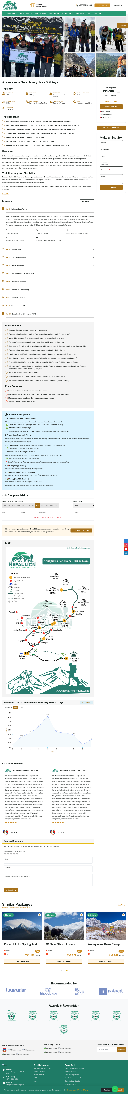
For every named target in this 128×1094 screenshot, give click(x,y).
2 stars (8, 854)
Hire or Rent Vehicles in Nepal (74, 1068)
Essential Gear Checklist (72, 1081)
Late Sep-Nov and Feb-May (38, 103)
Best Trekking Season (72, 1074)
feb (9, 505)
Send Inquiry (111, 187)
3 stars (11, 854)
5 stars (17, 854)
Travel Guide (66, 13)
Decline (107, 1090)
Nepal (8, 950)
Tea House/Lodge (59, 103)
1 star (5, 854)
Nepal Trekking (25, 13)
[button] (61, 970)
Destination (11, 13)
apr (18, 505)
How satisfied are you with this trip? (14, 851)
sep (42, 505)
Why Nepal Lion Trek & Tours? (43, 1068)
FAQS (35, 1078)
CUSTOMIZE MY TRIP (81, 530)
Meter (16, 707)
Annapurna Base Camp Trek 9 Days (70, 944)
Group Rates (110, 96)
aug (37, 505)
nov (51, 505)
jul (33, 505)
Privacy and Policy (39, 1071)
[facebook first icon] (126, 541)
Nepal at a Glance (70, 1071)
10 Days (31, 95)
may (23, 505)
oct (47, 505)
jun (28, 505)
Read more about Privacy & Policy (77, 1090)
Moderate (80, 95)
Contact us (98, 13)
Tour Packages (40, 13)
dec (56, 505)
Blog (35, 1081)
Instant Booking (111, 101)
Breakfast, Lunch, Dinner (85, 103)
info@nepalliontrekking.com (15, 1084)
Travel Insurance (70, 1084)
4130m (8, 103)
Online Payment (39, 1074)
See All (120, 905)
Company (79, 13)
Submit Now (11, 890)
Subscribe (121, 1049)
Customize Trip (111, 106)
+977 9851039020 (12, 1079)
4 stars (14, 854)
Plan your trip (102, 5)
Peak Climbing (54, 13)
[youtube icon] (126, 549)
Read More (6, 194)
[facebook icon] (126, 545)
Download (87, 702)
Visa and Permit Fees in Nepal (74, 1078)
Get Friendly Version (111, 128)
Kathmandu (9, 109)
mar (13, 505)
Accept (119, 1090)
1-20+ (8, 95)
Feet (21, 707)
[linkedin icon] (126, 553)
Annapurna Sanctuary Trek (38, 177)
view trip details (22, 961)
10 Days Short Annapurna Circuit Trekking (33, 944)
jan (4, 505)
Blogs (89, 13)
